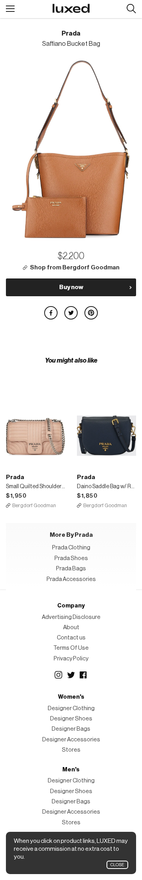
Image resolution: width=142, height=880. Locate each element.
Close (117, 865)
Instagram (58, 675)
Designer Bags (71, 729)
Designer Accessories (71, 740)
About (71, 627)
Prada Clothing (71, 548)
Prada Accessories (71, 579)
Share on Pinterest (91, 313)
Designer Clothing (71, 708)
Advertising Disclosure (71, 617)
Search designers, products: (131, 9)
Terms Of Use (71, 648)
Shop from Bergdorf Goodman (75, 268)
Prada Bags (71, 569)
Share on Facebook (51, 313)
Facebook (84, 675)
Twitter (71, 675)
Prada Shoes (71, 558)
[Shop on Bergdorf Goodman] (35, 410)
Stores (71, 750)
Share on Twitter (71, 313)
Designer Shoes (71, 719)
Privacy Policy (71, 659)
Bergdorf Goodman (34, 505)
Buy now (71, 287)
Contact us (71, 638)
